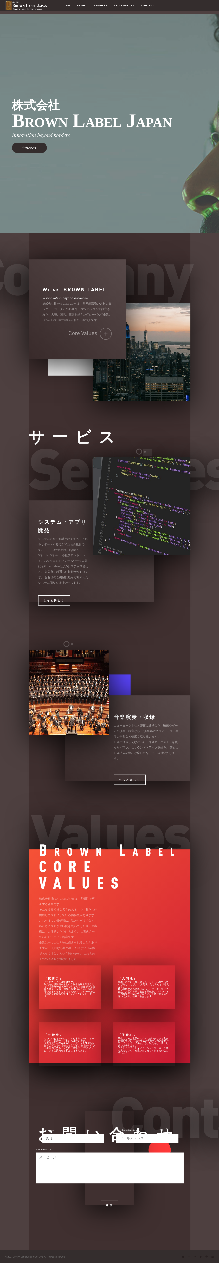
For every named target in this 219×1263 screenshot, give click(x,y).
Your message (43, 1149)
